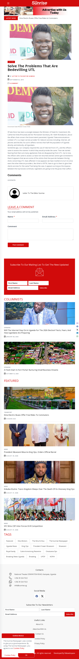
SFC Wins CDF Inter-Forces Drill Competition (23, 526)
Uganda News (11, 546)
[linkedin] (77, 332)
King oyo (25, 546)
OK (26, 655)
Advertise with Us (39, 629)
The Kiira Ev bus (38, 541)
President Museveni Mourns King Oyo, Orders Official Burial (30, 452)
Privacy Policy (39, 643)
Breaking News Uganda (15, 556)
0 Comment (14, 83)
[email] (77, 323)
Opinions (7, 327)
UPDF (43, 556)
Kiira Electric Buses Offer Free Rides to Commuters (38, 18)
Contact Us (39, 634)
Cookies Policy (39, 639)
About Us (39, 624)
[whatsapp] (77, 336)
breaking (32, 556)
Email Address (49, 216)
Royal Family (10, 551)
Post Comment (18, 245)
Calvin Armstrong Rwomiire (30, 551)
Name (11, 216)
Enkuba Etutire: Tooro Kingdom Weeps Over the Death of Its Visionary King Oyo (39, 489)
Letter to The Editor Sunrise (23, 76)
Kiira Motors (22, 541)
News (6, 449)
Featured (9, 541)
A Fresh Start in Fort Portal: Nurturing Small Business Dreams (31, 370)
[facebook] (77, 326)
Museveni (62, 546)
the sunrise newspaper (58, 541)
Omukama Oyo (51, 551)
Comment (12, 226)
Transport (8, 412)
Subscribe (43, 288)
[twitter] (77, 329)
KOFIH (52, 556)
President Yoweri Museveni (43, 546)
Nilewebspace (69, 653)
